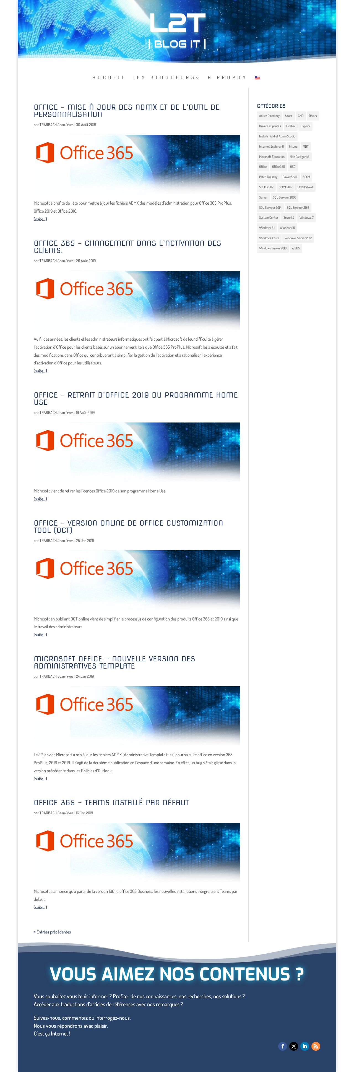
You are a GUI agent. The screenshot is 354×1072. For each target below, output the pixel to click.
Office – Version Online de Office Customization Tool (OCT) (128, 526)
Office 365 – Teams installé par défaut (111, 802)
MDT (306, 146)
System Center (268, 217)
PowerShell (290, 177)
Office (263, 167)
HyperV (305, 126)
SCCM (306, 177)
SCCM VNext (305, 187)
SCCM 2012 (285, 187)
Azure (289, 116)
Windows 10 (287, 228)
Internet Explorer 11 (271, 146)
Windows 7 (307, 217)
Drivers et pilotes (270, 126)
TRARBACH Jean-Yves (57, 124)
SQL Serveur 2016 (298, 207)
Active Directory (269, 116)
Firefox (290, 126)
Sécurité (288, 217)
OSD (293, 167)
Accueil (109, 78)
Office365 (278, 167)
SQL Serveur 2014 (270, 207)
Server (263, 197)
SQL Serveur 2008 (284, 197)
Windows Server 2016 (273, 248)
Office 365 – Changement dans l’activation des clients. (127, 247)
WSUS (296, 248)
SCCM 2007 (266, 187)
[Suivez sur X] (293, 1046)
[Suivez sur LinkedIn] (304, 1046)
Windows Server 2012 (298, 238)
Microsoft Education (272, 157)
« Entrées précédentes (52, 932)
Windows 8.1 (267, 228)
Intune (293, 146)
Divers (313, 116)
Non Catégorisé (299, 157)
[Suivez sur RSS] (315, 1046)
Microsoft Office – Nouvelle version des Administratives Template (114, 662)
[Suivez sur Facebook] (282, 1046)
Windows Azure (269, 238)
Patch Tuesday (268, 177)
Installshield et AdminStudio (277, 136)
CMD (301, 116)
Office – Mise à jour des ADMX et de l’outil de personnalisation (127, 111)
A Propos (228, 78)
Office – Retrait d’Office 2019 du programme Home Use (136, 398)
